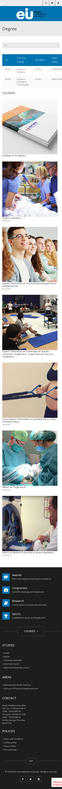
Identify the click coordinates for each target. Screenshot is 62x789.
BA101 (8, 69)
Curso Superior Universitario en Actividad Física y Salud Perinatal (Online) (28, 420)
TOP (31, 761)
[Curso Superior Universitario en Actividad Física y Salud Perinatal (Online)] (29, 390)
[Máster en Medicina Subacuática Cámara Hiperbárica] (29, 523)
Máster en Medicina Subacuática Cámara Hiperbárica (28, 552)
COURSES (30, 631)
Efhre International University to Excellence (31, 579)
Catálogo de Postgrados (14, 155)
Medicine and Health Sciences (17, 685)
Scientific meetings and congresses (28, 591)
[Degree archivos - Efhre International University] (31, 13)
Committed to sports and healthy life (28, 617)
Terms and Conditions (13, 738)
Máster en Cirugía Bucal (13, 487)
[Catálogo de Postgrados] (29, 126)
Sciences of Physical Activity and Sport (20, 688)
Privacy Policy (9, 746)
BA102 (8, 79)
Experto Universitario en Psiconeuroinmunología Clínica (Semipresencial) (29, 285)
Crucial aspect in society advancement (29, 604)
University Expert (11, 663)
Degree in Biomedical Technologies (23, 82)
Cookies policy (10, 742)
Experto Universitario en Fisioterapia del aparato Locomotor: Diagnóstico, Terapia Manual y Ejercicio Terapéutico (27, 354)
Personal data (9, 749)
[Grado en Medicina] (29, 189)
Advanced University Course (16, 667)
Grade (6, 653)
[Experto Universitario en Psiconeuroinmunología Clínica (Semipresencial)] (29, 254)
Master (6, 656)
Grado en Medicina (21, 70)
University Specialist (12, 660)
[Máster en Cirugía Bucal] (29, 458)
